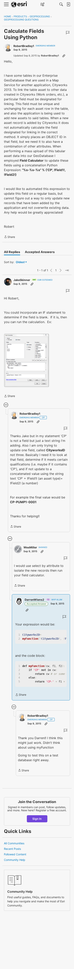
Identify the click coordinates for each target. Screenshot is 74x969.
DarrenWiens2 (34, 599)
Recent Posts (12, 848)
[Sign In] (68, 4)
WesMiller (30, 547)
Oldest (20, 262)
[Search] (61, 4)
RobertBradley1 (23, 46)
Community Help (14, 859)
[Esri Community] (19, 4)
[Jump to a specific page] (67, 270)
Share (9, 237)
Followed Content (15, 854)
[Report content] (67, 32)
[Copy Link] (63, 55)
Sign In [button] (37, 818)
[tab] (12, 252)
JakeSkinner (21, 280)
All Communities (14, 843)
